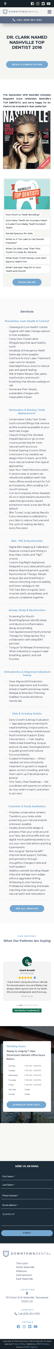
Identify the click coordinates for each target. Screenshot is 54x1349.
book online (27, 282)
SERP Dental (42, 1344)
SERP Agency (31, 1347)
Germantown (24, 1275)
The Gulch (22, 1263)
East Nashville (24, 1278)
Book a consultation (27, 64)
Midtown (21, 1271)
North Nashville (25, 1267)
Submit (27, 1233)
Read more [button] (27, 996)
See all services (27, 908)
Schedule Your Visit (26, 1104)
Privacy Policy (19, 1344)
